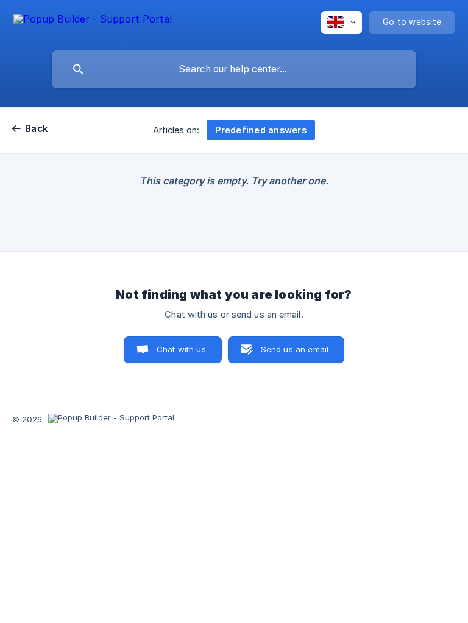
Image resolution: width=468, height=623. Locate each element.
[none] (92, 21)
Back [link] (36, 128)
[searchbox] (234, 69)
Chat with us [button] (181, 349)
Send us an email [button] (294, 349)
